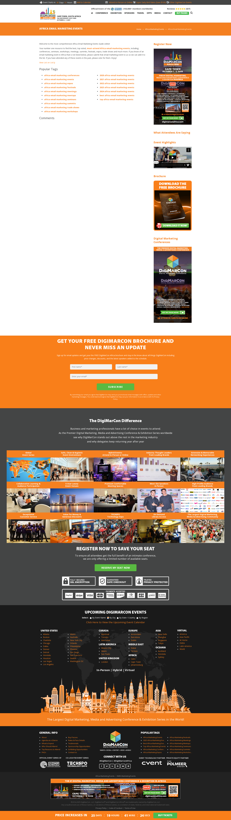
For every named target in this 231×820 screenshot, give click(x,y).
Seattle (73, 658)
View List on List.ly (47, 62)
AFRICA (132, 655)
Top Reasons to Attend (51, 749)
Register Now (163, 44)
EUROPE (133, 631)
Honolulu (47, 655)
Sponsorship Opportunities (79, 746)
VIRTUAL (182, 631)
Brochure (160, 176)
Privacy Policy (101, 808)
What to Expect (48, 743)
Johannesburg (137, 665)
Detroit (46, 652)
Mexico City (106, 648)
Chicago (46, 643)
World (182, 649)
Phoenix (73, 649)
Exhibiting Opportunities (78, 749)
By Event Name (99, 617)
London (104, 662)
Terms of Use (130, 808)
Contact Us (72, 752)
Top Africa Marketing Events (154, 746)
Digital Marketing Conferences (166, 240)
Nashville (74, 637)
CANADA (104, 631)
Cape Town (136, 662)
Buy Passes (73, 737)
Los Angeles (48, 664)
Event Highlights (165, 142)
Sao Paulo (105, 654)
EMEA (182, 643)
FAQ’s (44, 752)
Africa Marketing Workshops (181, 752)
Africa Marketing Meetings (180, 740)
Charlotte (47, 640)
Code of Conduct (115, 808)
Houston (47, 658)
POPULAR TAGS (150, 733)
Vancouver (105, 640)
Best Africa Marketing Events (154, 743)
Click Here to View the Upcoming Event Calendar (115, 622)
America (183, 634)
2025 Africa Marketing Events (154, 740)
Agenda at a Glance (50, 740)
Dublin (133, 640)
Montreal (105, 634)
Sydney (161, 657)
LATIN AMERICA (107, 645)
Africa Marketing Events (154, 29)
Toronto (104, 637)
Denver (46, 649)
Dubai (133, 648)
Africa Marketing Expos (152, 752)
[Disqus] (92, 159)
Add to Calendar (84, 2)
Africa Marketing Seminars (180, 746)
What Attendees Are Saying (172, 132)
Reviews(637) (178, 8)
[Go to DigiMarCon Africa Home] (47, 13)
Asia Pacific (184, 637)
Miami (72, 634)
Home (138, 29)
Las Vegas (47, 661)
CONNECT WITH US (115, 757)
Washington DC (77, 661)
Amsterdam (136, 634)
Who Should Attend (49, 746)
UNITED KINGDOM (109, 658)
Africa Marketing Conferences (154, 749)
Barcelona (135, 637)
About (44, 737)
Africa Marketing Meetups (180, 743)
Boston (46, 637)
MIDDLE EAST (136, 645)
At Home (183, 640)
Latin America (186, 646)
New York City (76, 640)
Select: (85, 617)
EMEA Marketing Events (126, 776)
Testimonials (73, 743)
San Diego (74, 652)
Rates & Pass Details (76, 740)
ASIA (158, 631)
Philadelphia (75, 646)
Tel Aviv (134, 651)
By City (112, 617)
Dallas (45, 646)
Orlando (73, 643)
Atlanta (46, 634)
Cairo (133, 659)
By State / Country (127, 617)
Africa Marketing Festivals (180, 737)
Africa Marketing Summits (180, 749)
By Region (143, 617)
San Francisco (76, 655)
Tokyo (160, 643)
